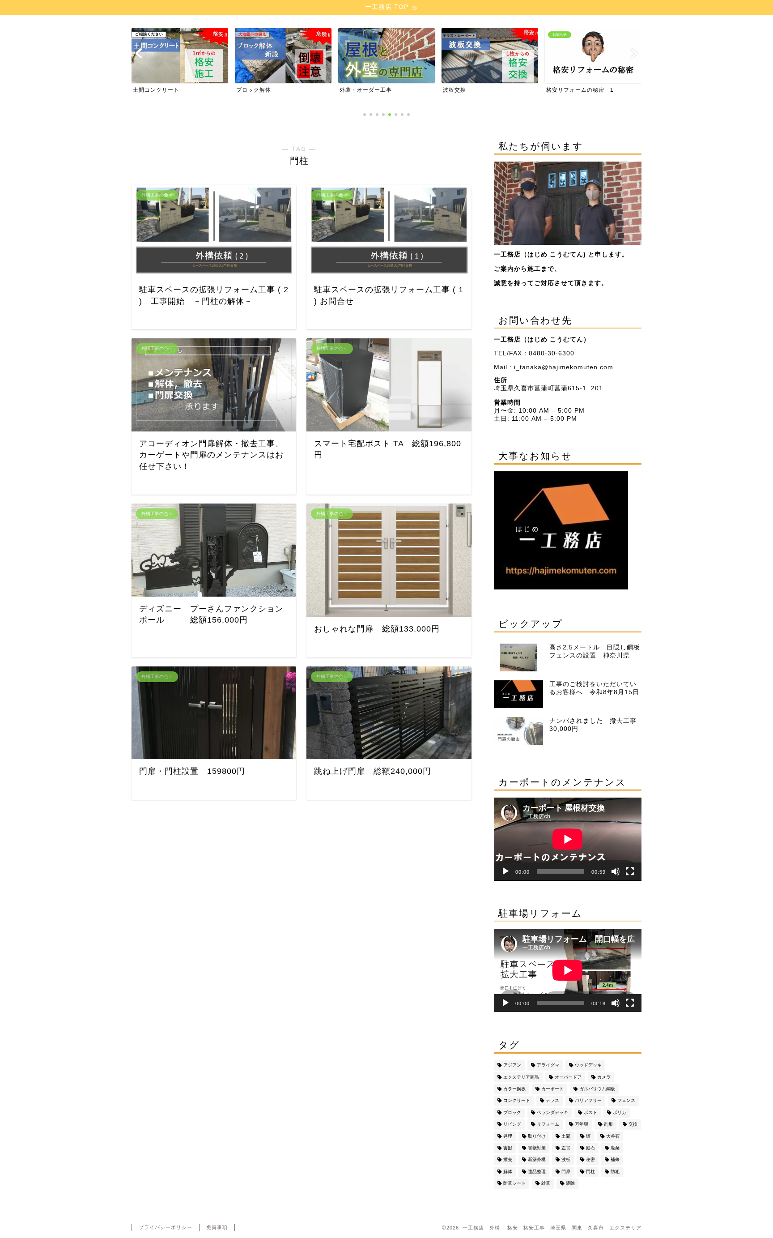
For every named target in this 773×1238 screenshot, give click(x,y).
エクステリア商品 (521, 1077)
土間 (565, 1136)
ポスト (590, 1112)
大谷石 (613, 1136)
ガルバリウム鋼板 (597, 1088)
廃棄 (615, 1147)
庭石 (590, 1147)
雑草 (545, 1183)
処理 (507, 1136)
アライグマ (548, 1065)
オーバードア (568, 1077)
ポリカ (619, 1112)
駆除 (570, 1183)
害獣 (507, 1147)
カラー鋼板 (514, 1088)
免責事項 (217, 1227)
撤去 (507, 1159)
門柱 (590, 1171)
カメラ (604, 1077)
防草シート (514, 1183)
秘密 (590, 1159)
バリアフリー (588, 1100)
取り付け (537, 1136)
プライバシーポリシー (165, 1227)
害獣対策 (537, 1147)
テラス (552, 1100)
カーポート (552, 1088)
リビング (512, 1124)
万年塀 (581, 1124)
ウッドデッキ (588, 1065)
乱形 (608, 1124)
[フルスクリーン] (629, 871)
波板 (565, 1159)
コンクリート (516, 1100)
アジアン (512, 1065)
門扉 (565, 1171)
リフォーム (548, 1124)
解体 (507, 1171)
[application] (567, 839)
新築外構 (537, 1159)
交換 (633, 1124)
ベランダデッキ (552, 1112)
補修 (615, 1159)
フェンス (626, 1100)
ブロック (512, 1112)
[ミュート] (615, 871)
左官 (565, 1147)
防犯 (615, 1171)
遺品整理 (537, 1171)
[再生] (505, 871)
